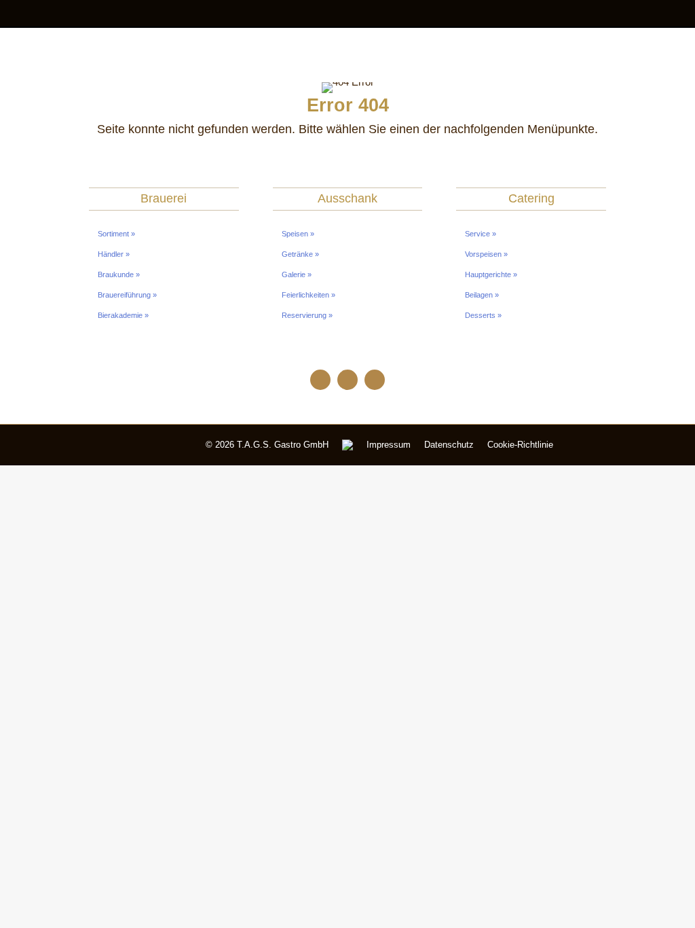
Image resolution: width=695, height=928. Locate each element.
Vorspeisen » (486, 254)
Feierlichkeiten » (308, 295)
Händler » (114, 254)
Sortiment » (116, 234)
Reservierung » (307, 315)
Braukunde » (119, 274)
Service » (480, 234)
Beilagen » (482, 295)
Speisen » (298, 234)
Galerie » (297, 274)
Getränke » (300, 254)
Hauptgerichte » (491, 274)
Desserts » (483, 315)
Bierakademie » (123, 315)
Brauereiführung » (127, 295)
